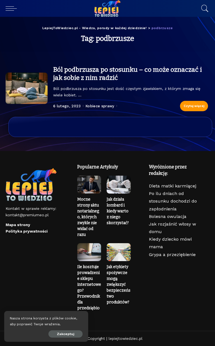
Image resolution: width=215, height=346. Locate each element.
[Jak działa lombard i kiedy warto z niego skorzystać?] (118, 185)
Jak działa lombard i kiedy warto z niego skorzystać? (118, 211)
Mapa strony (18, 224)
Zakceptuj (65, 334)
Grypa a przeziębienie (172, 254)
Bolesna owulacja (167, 216)
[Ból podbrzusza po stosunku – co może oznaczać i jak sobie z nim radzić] (27, 88)
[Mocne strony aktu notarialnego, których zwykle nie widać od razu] (89, 185)
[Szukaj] (203, 8)
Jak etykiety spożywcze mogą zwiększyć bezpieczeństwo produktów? (118, 284)
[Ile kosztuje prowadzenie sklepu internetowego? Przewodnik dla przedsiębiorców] (89, 252)
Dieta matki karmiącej (172, 186)
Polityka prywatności (27, 231)
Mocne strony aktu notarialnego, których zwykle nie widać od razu (88, 217)
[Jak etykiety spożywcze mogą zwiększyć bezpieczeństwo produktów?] (118, 252)
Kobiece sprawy (99, 106)
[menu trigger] (13, 8)
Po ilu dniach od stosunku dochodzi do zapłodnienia (173, 201)
